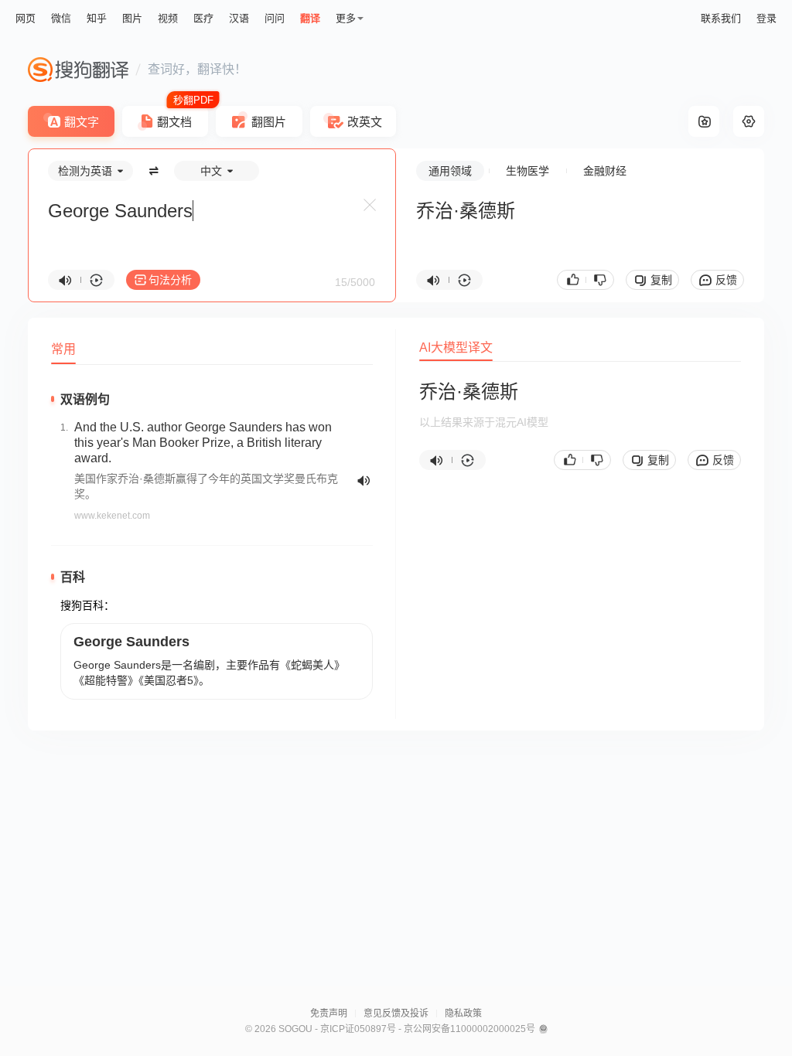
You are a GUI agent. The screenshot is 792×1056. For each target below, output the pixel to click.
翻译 (310, 18)
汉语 (239, 18)
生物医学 (527, 171)
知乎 (97, 18)
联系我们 (721, 18)
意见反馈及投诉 (396, 1013)
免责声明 (328, 1013)
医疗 (203, 18)
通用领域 (450, 171)
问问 (275, 18)
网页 (25, 18)
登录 (766, 18)
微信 (61, 18)
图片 (132, 18)
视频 (168, 18)
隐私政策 (463, 1013)
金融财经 (604, 171)
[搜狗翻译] (78, 69)
